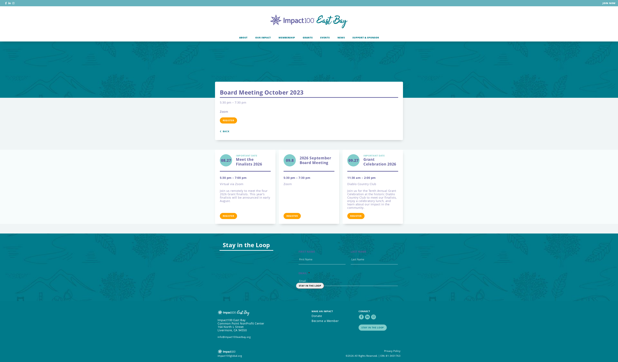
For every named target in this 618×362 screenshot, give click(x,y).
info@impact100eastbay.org (234, 337)
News (341, 37)
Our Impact (263, 37)
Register (228, 120)
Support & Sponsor (365, 37)
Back (225, 131)
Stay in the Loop (310, 285)
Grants (308, 37)
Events (325, 37)
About (243, 37)
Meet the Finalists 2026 (249, 160)
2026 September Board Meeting (315, 160)
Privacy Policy (392, 351)
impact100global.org (230, 355)
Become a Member (325, 321)
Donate (317, 316)
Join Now (609, 3)
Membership (287, 37)
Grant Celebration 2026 (379, 160)
